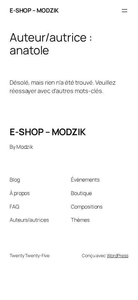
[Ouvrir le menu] (124, 10)
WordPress (117, 255)
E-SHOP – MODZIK (34, 10)
